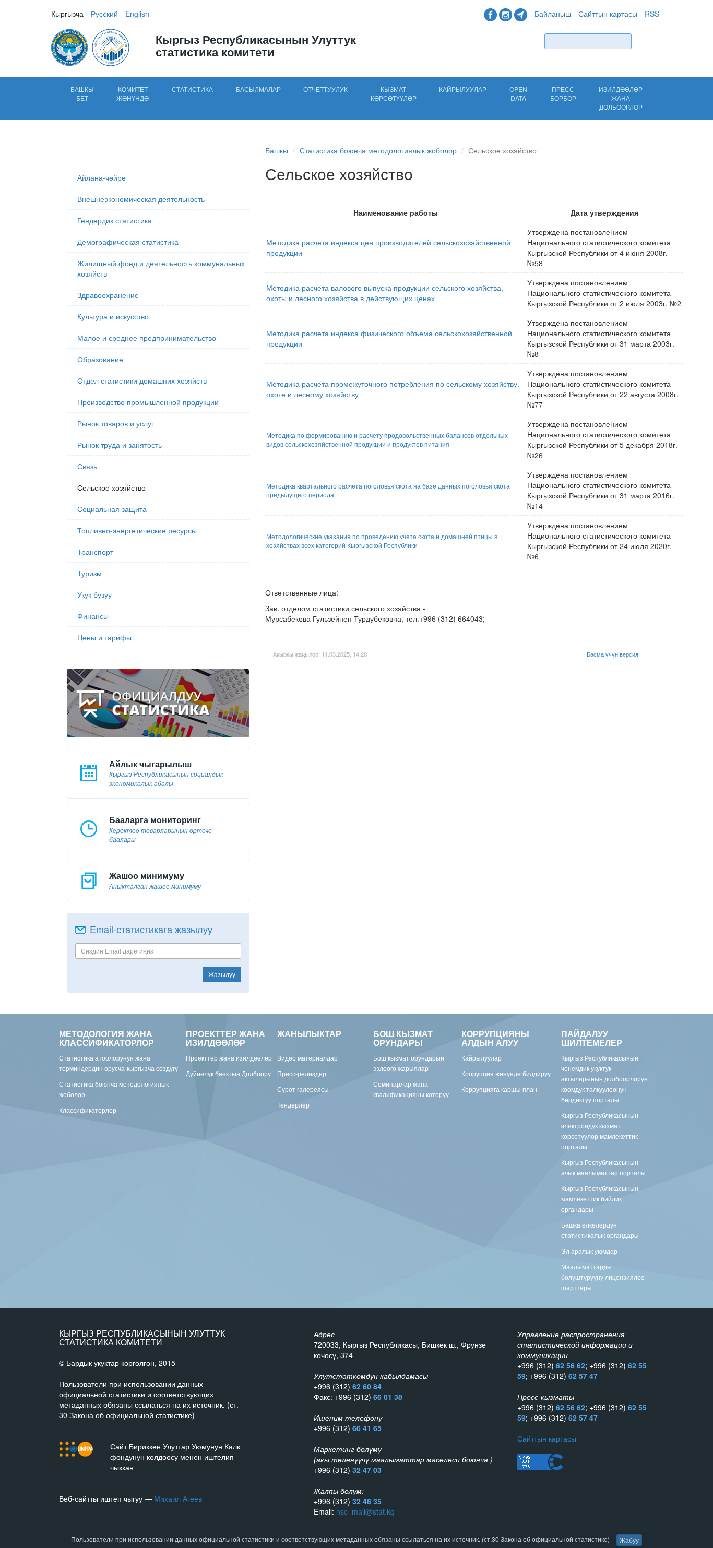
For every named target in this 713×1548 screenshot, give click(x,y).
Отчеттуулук (325, 89)
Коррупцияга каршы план (499, 1089)
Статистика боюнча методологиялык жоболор (378, 150)
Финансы (93, 616)
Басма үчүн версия (612, 654)
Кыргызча (67, 13)
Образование (100, 359)
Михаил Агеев (178, 1498)
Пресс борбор (563, 93)
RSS (652, 13)
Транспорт (95, 551)
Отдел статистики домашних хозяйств (142, 380)
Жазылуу (221, 974)
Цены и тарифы (104, 637)
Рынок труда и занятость (119, 444)
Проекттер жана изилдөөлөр (229, 1057)
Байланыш (552, 13)
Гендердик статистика (114, 220)
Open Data (518, 93)
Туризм (89, 573)
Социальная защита (112, 509)
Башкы (276, 150)
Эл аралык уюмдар (589, 1250)
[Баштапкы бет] (91, 46)
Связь (87, 466)
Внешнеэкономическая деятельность (141, 199)
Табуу (647, 41)
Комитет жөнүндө (132, 93)
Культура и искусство (113, 316)
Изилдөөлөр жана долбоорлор (621, 98)
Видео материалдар (307, 1057)
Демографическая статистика (128, 241)
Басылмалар (258, 89)
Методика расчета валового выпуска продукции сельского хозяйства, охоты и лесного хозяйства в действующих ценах (384, 292)
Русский (104, 13)
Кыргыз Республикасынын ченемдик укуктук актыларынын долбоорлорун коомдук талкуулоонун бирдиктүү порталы (604, 1078)
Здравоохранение (108, 295)
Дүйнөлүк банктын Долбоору (228, 1073)
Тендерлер (293, 1104)
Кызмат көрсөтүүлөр (394, 93)
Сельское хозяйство (111, 487)
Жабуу (629, 1539)
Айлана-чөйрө (101, 177)
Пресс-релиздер (301, 1073)
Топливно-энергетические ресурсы (137, 530)
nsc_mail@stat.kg (365, 1511)
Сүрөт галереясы (303, 1089)
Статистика (192, 89)
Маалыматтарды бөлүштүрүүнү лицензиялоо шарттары (603, 1277)
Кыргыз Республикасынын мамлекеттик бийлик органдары (599, 1198)
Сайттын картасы (607, 13)
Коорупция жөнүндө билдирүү (506, 1073)
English (137, 13)
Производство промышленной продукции (148, 402)
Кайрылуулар (462, 89)
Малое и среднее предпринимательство (146, 337)
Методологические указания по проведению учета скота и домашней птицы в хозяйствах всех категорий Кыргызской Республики (381, 541)
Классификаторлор (87, 1109)
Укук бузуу (94, 594)
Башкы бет (82, 93)
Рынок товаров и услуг (115, 423)
